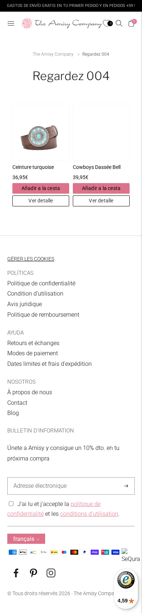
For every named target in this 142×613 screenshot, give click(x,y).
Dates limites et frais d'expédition (49, 363)
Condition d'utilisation (35, 293)
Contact (17, 402)
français (23, 538)
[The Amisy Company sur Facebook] (16, 575)
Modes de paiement (32, 353)
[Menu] (11, 23)
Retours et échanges (33, 343)
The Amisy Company (53, 54)
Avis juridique (24, 304)
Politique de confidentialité (41, 283)
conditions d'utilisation (89, 513)
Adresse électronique (38, 477)
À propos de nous (29, 392)
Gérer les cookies (30, 259)
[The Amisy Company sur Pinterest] (33, 575)
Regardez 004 (95, 54)
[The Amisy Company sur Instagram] (51, 575)
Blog (13, 413)
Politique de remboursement (43, 314)
